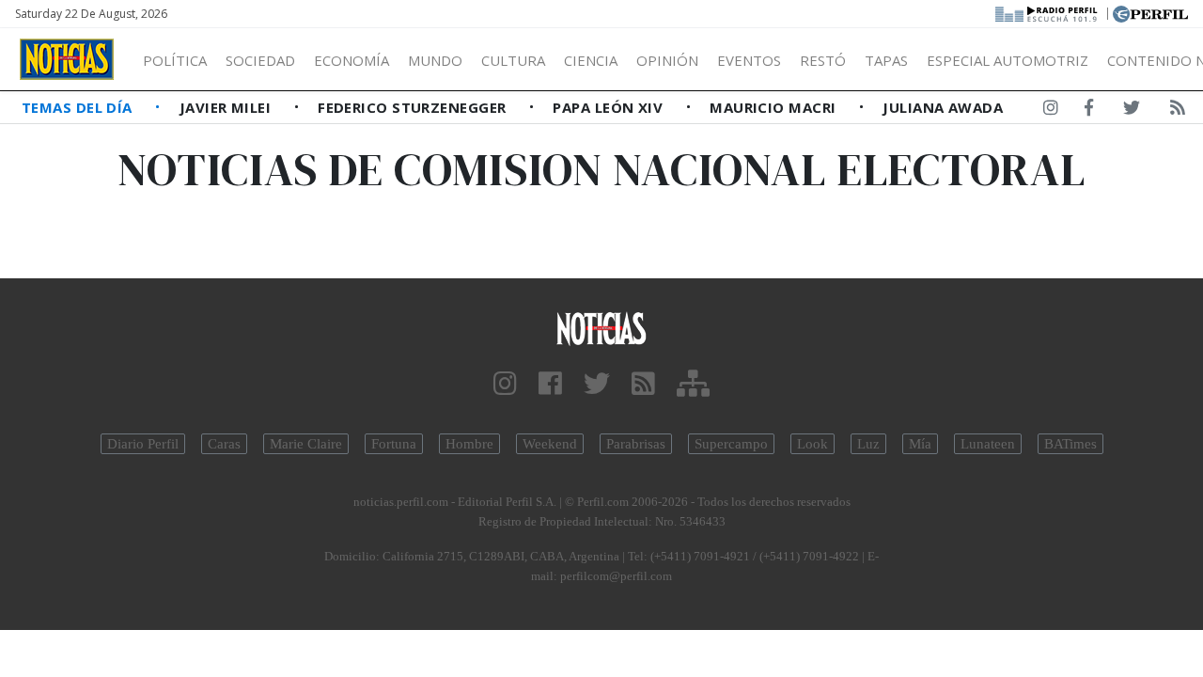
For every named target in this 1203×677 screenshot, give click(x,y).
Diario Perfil (143, 443)
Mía (920, 443)
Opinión (667, 60)
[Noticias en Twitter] (1131, 111)
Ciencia (590, 60)
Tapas (886, 60)
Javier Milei (227, 107)
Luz (868, 443)
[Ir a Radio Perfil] (1047, 12)
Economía (351, 60)
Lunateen (988, 443)
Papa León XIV (609, 107)
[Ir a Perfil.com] (1150, 12)
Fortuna (393, 443)
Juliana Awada (943, 107)
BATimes (1070, 443)
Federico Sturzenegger (414, 107)
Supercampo (731, 443)
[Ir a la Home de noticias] (601, 328)
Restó (823, 60)
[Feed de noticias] (1177, 111)
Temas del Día (79, 107)
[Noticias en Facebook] (1089, 111)
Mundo (435, 60)
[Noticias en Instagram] (1050, 111)
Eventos (749, 60)
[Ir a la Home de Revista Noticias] (66, 59)
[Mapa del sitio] (693, 384)
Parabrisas (635, 443)
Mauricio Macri (775, 107)
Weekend (550, 443)
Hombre (469, 443)
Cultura (513, 60)
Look (812, 443)
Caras (224, 443)
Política (175, 60)
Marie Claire (306, 443)
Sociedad (260, 60)
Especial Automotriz (1007, 60)
